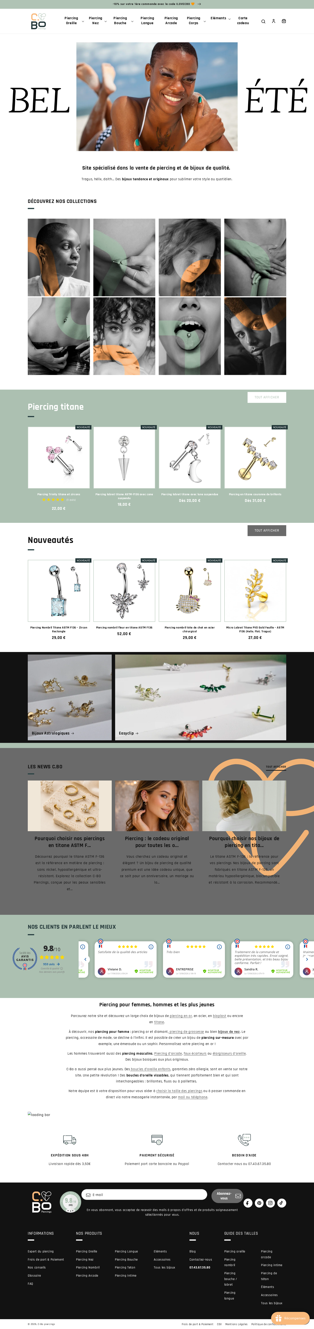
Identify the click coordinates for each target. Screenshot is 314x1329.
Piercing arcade (266, 1254)
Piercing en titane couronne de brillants (255, 494)
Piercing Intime (125, 1276)
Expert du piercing (41, 1251)
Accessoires (162, 1260)
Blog (192, 1251)
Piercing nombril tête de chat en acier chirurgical (190, 629)
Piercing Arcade (87, 1276)
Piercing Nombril (88, 1267)
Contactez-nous (200, 1260)
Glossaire (34, 1276)
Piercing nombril (230, 1262)
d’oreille (229, 1053)
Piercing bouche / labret (230, 1279)
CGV (219, 1324)
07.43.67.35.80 (199, 1267)
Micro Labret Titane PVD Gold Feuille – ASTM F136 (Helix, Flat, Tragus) (255, 629)
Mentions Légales (236, 1324)
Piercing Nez (85, 1260)
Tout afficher (267, 397)
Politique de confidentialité (268, 1324)
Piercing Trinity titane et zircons (58, 494)
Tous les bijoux (164, 1267)
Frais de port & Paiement (46, 1260)
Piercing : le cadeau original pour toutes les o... (157, 842)
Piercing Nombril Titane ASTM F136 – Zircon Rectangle (58, 629)
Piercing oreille (234, 1251)
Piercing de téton (269, 1276)
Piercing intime (271, 1265)
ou (192, 1097)
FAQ (30, 1284)
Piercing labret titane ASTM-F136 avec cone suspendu (124, 496)
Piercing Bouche (126, 1260)
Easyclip (126, 733)
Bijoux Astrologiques (51, 733)
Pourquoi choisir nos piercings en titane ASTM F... (70, 842)
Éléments (267, 1287)
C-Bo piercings (46, 1324)
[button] (73, 21)
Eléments (160, 1251)
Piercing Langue (126, 1251)
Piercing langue (230, 1296)
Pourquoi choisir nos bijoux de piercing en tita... (244, 842)
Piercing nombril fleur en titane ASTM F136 (124, 628)
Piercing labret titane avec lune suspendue (189, 494)
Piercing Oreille (86, 1251)
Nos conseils (37, 1267)
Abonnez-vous (224, 1196)
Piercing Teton (125, 1267)
